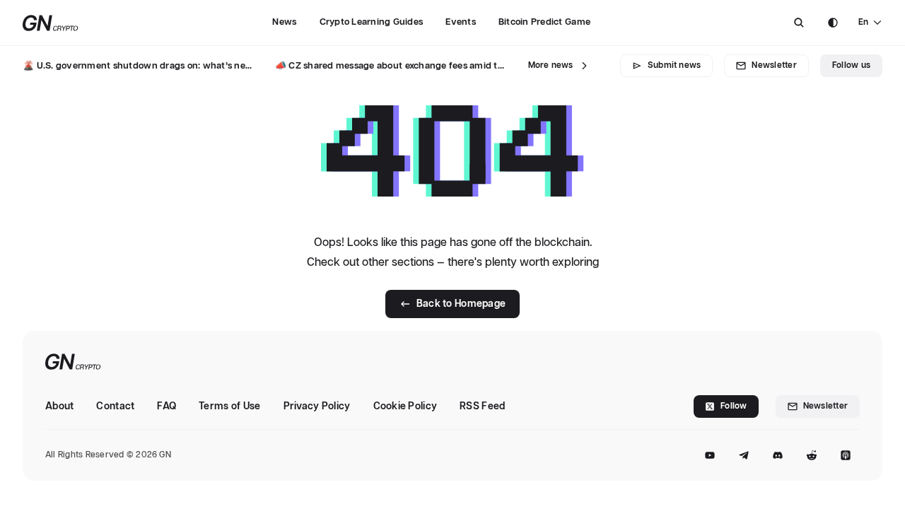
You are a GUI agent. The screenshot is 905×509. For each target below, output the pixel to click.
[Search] (799, 22)
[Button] (799, 22)
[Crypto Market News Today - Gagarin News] (73, 363)
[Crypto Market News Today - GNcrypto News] (50, 23)
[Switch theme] (833, 22)
